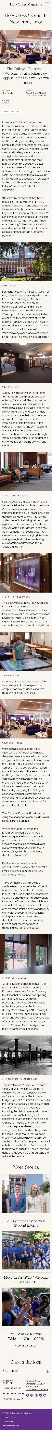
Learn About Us (12, 1388)
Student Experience (12, 111)
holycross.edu (11, 1399)
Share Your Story (13, 1393)
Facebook (27, 1395)
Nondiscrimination (11, 1426)
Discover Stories (8, 1382)
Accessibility (8, 1421)
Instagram (31, 1395)
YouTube (44, 1395)
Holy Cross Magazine (26, 4)
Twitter (40, 1395)
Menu (47, 3)
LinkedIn (36, 1395)
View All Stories (26, 1345)
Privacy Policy (9, 1417)
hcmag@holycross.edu (37, 1389)
